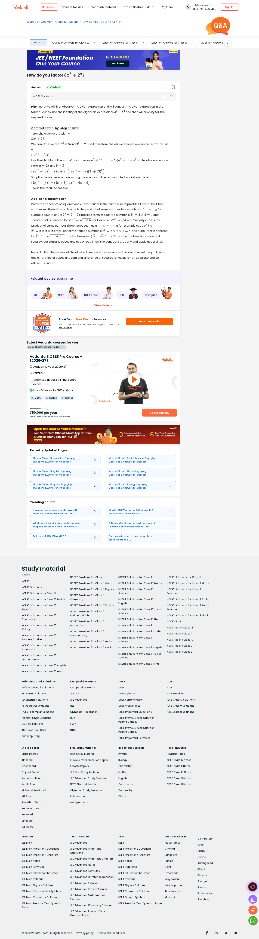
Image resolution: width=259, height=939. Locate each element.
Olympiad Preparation (84, 712)
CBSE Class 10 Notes (179, 772)
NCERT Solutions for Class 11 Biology (92, 605)
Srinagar (203, 881)
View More (101, 305)
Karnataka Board (32, 778)
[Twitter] (226, 933)
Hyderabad (171, 873)
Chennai (170, 848)
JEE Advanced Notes (82, 865)
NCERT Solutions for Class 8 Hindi (187, 615)
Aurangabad (205, 863)
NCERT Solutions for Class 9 (135, 625)
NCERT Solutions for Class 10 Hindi (139, 619)
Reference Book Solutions (38, 687)
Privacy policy (85, 933)
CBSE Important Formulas (134, 738)
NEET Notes (125, 861)
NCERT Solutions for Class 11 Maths (91, 583)
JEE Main (75, 693)
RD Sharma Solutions (35, 699)
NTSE (73, 730)
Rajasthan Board (32, 802)
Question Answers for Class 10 (169, 42)
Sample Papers (79, 766)
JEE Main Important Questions (40, 848)
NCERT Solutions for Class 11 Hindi (90, 647)
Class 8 (60, 22)
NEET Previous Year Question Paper (140, 903)
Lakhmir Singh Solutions (36, 718)
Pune (201, 845)
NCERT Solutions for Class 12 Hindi (42, 671)
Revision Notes (176, 754)
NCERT (26, 581)
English (122, 778)
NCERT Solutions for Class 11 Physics (92, 589)
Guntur (202, 857)
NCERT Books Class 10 (180, 640)
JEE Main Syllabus (32, 879)
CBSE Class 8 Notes (179, 784)
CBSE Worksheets (129, 705)
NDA (72, 718)
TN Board (27, 814)
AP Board (27, 760)
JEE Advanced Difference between (92, 877)
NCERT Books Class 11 (179, 633)
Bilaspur (202, 875)
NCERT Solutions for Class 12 (39, 593)
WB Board (28, 826)
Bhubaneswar (206, 893)
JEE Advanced (78, 699)
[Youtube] (236, 933)
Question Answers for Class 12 (70, 42)
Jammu (202, 887)
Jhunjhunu (204, 899)
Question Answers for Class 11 (120, 42)
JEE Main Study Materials (85, 772)
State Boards (30, 754)
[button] (41, 295)
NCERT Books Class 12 (180, 627)
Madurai (170, 897)
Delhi (168, 867)
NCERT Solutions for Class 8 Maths (188, 583)
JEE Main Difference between (40, 873)
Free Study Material (82, 754)
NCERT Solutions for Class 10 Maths (140, 583)
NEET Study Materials (83, 784)
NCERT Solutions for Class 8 (184, 577)
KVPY (73, 724)
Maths (73, 22)
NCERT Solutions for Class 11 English (91, 641)
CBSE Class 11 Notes (179, 766)
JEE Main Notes (31, 861)
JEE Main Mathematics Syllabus (41, 891)
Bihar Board (29, 766)
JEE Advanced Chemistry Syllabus (91, 905)
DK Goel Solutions (33, 724)
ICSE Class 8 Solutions (180, 712)
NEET (73, 705)
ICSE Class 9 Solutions (180, 705)
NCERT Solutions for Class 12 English (44, 665)
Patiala (169, 861)
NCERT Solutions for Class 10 (135, 577)
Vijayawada (172, 879)
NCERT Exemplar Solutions (38, 712)
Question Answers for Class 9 (219, 42)
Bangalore (171, 855)
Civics (122, 796)
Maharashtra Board (34, 790)
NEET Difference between (134, 873)
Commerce (125, 784)
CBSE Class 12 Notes (179, 760)
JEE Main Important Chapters (40, 855)
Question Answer (39, 22)
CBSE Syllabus (126, 693)
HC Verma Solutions (34, 693)
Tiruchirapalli (173, 891)
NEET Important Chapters (134, 855)
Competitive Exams (82, 687)
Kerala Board (29, 784)
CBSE (121, 687)
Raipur (201, 869)
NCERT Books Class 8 (180, 652)
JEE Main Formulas (33, 867)
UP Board (27, 820)
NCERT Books (175, 621)
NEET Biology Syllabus (131, 897)
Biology (122, 760)
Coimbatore (205, 838)
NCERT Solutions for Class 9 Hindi (138, 663)
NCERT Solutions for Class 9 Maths (139, 631)
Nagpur (202, 851)
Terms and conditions (112, 933)
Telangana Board (32, 808)
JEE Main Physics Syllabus (37, 885)
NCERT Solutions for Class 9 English (140, 647)
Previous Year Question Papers (89, 760)
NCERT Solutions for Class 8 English (188, 599)
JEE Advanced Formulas (85, 871)
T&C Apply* (65, 327)
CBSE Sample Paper (130, 699)
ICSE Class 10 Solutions (181, 699)
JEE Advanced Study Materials (89, 778)
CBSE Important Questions (135, 712)
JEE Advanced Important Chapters (91, 859)
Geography (125, 790)
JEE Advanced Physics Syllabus (89, 889)
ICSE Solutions (175, 693)
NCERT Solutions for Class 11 (87, 577)
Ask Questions (79, 802)
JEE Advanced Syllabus (84, 883)
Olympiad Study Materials (86, 790)
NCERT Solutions (32, 587)
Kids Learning (78, 796)
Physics (123, 754)
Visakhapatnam (175, 885)
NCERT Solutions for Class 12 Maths (43, 599)
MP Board (27, 796)
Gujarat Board (30, 772)
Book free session (149, 321)
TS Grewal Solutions (34, 730)
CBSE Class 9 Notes (179, 778)
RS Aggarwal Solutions (35, 705)
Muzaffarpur (172, 842)
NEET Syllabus (126, 879)
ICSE (169, 687)
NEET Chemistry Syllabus (133, 891)
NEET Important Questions (134, 848)
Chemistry (125, 766)
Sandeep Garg (31, 736)
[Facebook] (207, 933)
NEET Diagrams (127, 867)
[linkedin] (216, 933)
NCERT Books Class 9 (180, 646)
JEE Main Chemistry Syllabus (39, 897)
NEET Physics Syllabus (131, 885)
